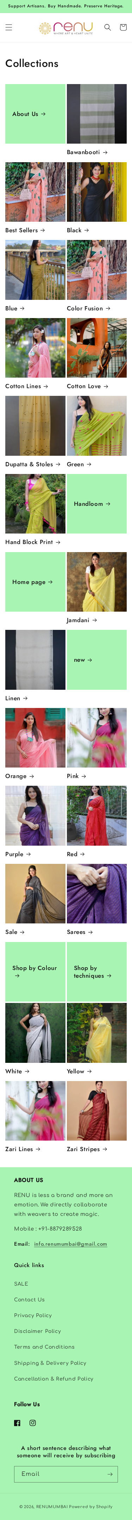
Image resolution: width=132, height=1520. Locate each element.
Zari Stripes (83, 1149)
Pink (73, 776)
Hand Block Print (29, 542)
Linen (12, 698)
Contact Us (29, 1299)
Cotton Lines (23, 386)
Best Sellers (21, 230)
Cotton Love (84, 386)
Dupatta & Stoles (29, 464)
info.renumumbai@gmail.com (70, 1244)
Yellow (76, 1071)
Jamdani (78, 620)
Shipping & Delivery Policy (50, 1363)
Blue (11, 308)
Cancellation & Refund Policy (54, 1379)
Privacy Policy (33, 1315)
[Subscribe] (110, 1474)
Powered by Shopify (91, 1507)
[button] (9, 27)
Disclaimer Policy (37, 1331)
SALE (21, 1284)
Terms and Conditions (44, 1347)
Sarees (76, 932)
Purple (14, 854)
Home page (28, 582)
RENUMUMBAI (52, 1507)
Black (74, 230)
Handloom (88, 504)
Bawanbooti (83, 152)
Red (72, 854)
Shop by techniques (89, 971)
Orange (16, 776)
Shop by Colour (34, 968)
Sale (11, 932)
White (13, 1071)
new (79, 659)
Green (75, 464)
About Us (25, 114)
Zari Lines (19, 1149)
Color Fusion (85, 308)
